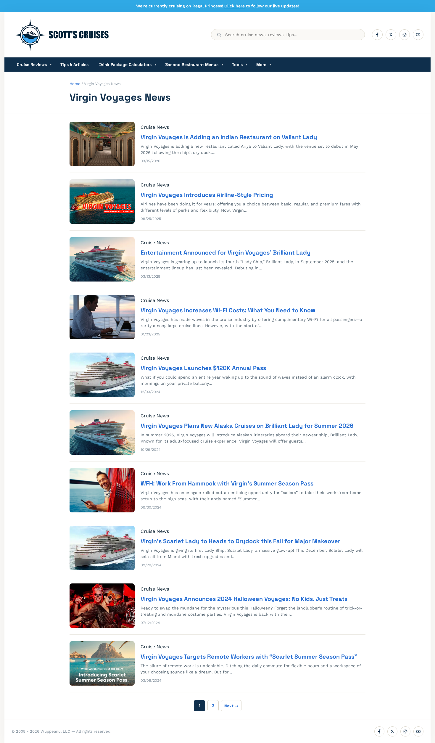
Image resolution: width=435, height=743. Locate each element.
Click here (234, 6)
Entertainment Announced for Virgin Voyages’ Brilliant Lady (225, 252)
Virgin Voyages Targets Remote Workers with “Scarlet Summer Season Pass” (249, 656)
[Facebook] (377, 34)
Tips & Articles (74, 64)
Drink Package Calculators (127, 64)
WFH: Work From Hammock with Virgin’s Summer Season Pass (227, 483)
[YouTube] (418, 34)
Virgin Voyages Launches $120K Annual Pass (203, 368)
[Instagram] (404, 34)
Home (75, 83)
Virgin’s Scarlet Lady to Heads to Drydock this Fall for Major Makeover (240, 541)
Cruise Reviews (34, 64)
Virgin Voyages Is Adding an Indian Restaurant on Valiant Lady (229, 137)
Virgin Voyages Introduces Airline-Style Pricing (207, 195)
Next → (231, 705)
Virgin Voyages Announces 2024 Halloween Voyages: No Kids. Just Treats (244, 599)
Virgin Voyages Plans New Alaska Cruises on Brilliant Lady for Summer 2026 (247, 426)
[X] (391, 34)
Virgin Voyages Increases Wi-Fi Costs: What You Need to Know (228, 310)
